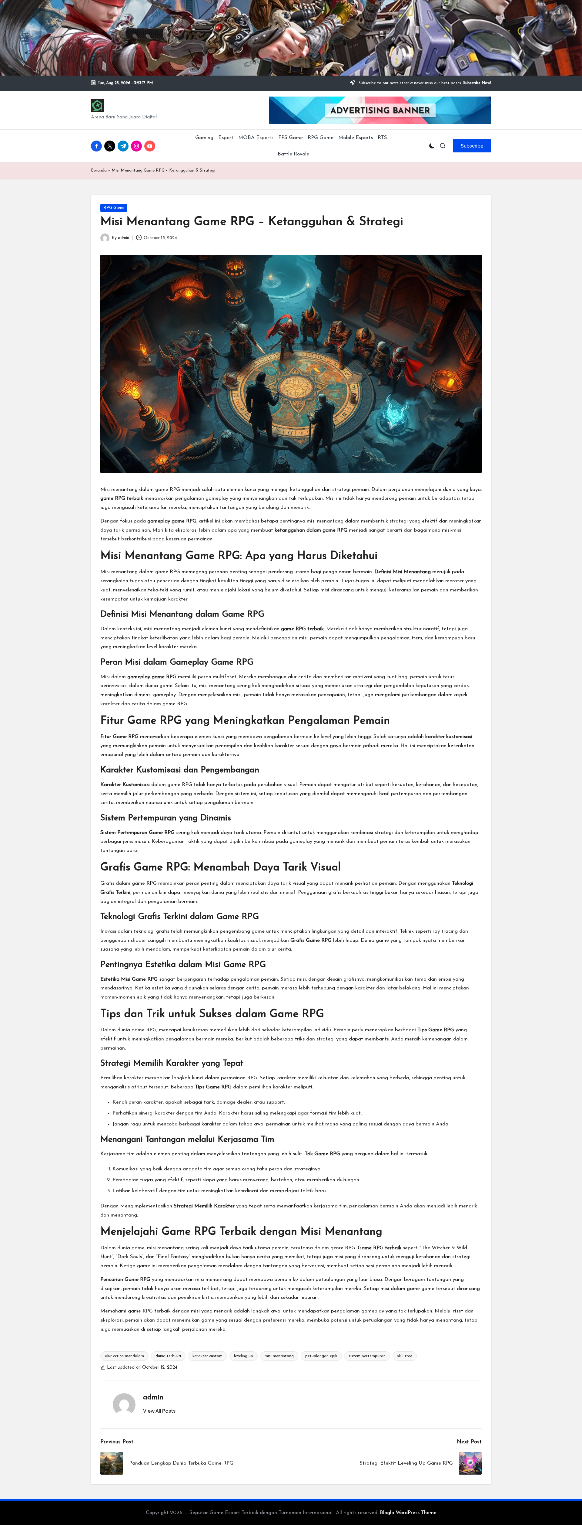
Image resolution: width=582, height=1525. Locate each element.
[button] (472, 145)
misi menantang (279, 1356)
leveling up (243, 1356)
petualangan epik (321, 1356)
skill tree (404, 1356)
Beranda (99, 170)
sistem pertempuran (367, 1356)
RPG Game (113, 208)
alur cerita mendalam (124, 1356)
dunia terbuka (168, 1356)
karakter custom (207, 1356)
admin (153, 1397)
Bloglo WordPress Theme (408, 1512)
